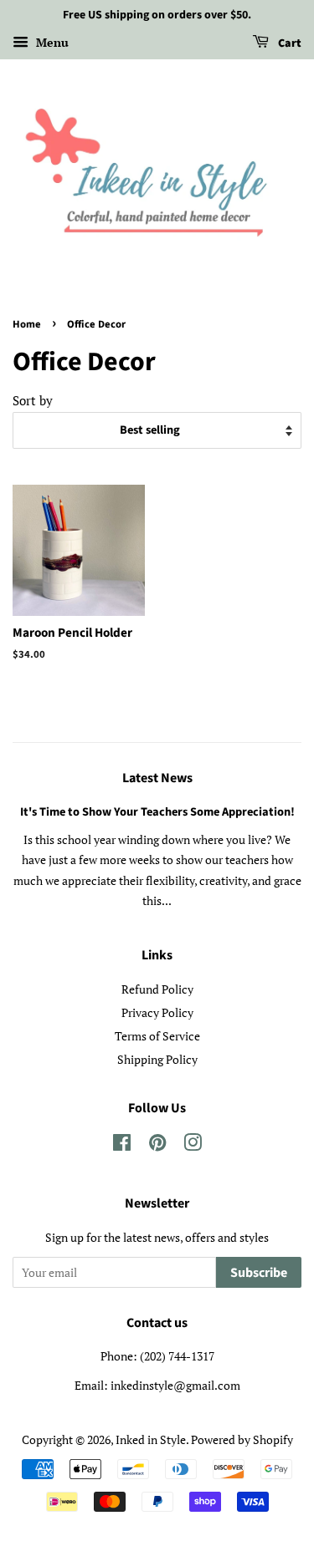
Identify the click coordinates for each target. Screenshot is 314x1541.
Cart (288, 43)
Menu (51, 42)
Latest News (157, 778)
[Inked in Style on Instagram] (192, 1145)
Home (27, 324)
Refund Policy (157, 989)
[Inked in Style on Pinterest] (157, 1145)
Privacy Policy (157, 1012)
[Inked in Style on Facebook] (121, 1145)
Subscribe (258, 1273)
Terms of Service (157, 1036)
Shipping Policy (157, 1059)
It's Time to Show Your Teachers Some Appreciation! (157, 812)
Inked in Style (151, 1439)
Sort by (33, 400)
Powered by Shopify (242, 1439)
